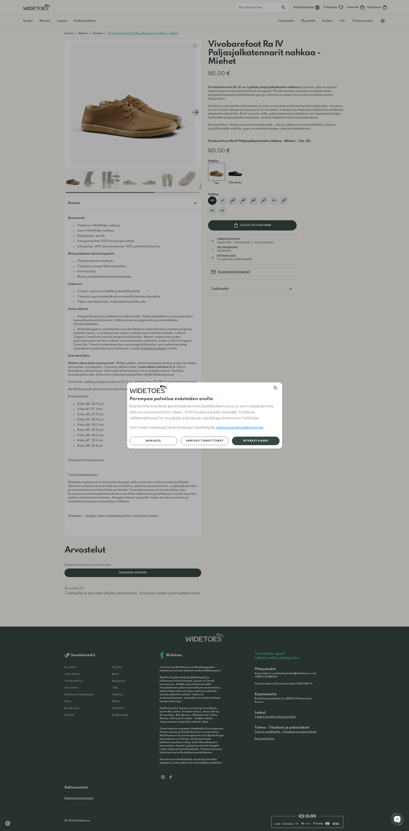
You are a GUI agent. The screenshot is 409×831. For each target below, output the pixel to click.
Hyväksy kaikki (255, 440)
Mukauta (153, 440)
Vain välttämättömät (205, 440)
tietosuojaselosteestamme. (240, 428)
